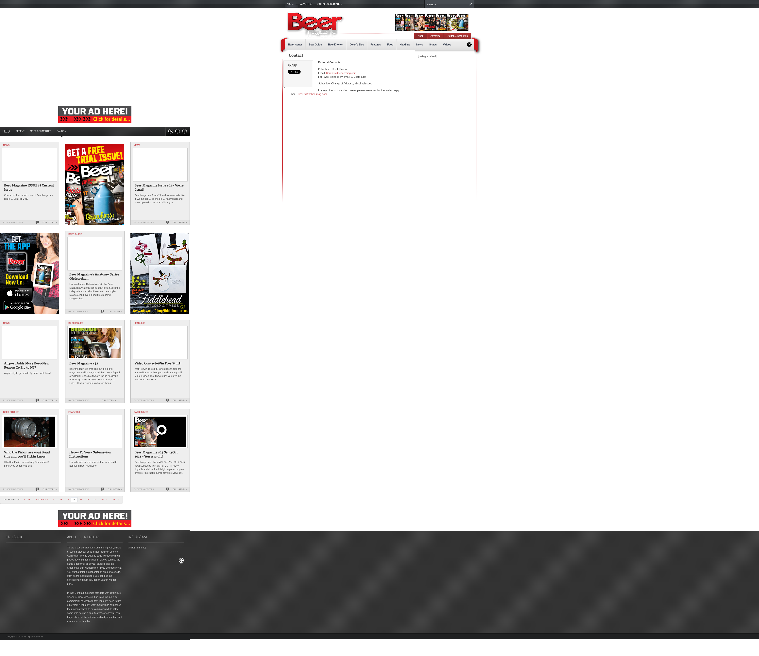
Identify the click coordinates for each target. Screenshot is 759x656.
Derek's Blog (356, 44)
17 (88, 499)
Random (61, 131)
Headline (405, 44)
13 (61, 499)
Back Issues (295, 44)
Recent (20, 131)
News (419, 44)
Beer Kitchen (335, 44)
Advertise (306, 4)
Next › (103, 499)
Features (375, 44)
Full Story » (49, 222)
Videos (447, 44)
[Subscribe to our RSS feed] (170, 131)
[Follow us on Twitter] (177, 131)
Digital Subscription (329, 4)
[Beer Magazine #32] (83, 364)
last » (115, 499)
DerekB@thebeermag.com (341, 73)
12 (54, 499)
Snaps (433, 44)
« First (28, 499)
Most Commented (40, 131)
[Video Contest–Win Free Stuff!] (158, 364)
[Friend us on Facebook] (184, 131)
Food (390, 44)
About (290, 4)
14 (67, 499)
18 (94, 499)
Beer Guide (315, 44)
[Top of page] (181, 561)
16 (81, 499)
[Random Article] (469, 44)
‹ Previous (42, 499)
